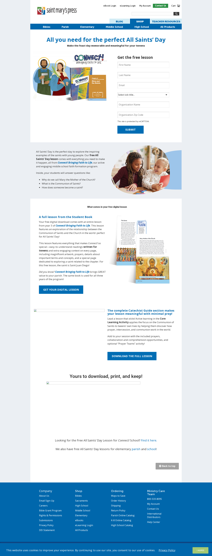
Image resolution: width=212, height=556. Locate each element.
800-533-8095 (154, 499)
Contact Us (160, 5)
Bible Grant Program (50, 510)
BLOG (119, 21)
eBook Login (109, 5)
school (151, 449)
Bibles (46, 26)
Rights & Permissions (50, 515)
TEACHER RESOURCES (166, 21)
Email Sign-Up (46, 500)
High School (141, 26)
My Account (145, 5)
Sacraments (81, 500)
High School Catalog (122, 525)
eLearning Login (128, 5)
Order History (118, 500)
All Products (167, 26)
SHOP (140, 21)
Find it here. (149, 440)
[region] (106, 549)
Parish (65, 26)
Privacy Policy (167, 550)
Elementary (87, 26)
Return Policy (118, 510)
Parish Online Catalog (123, 515)
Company (45, 491)
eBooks (79, 520)
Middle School (114, 26)
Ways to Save (118, 495)
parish (136, 449)
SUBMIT (130, 129)
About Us (44, 495)
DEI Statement (47, 530)
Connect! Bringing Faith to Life (75, 162)
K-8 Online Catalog (121, 520)
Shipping (116, 505)
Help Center (153, 522)
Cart (173, 5)
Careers (43, 505)
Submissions (46, 520)
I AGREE (200, 550)
